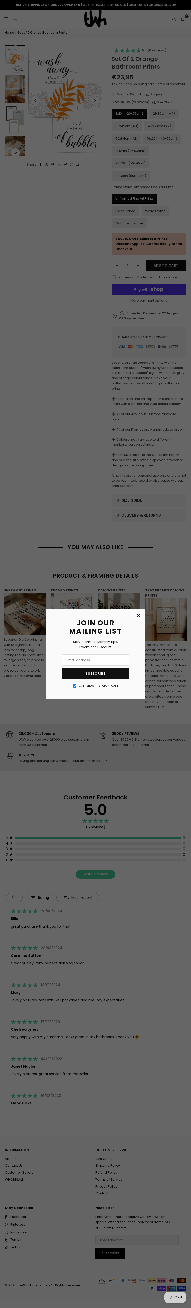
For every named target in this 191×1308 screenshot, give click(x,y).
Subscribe (95, 673)
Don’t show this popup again (98, 686)
